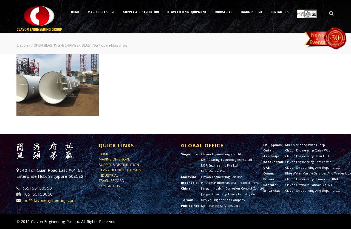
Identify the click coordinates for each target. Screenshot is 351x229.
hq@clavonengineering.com (49, 200)
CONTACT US (279, 12)
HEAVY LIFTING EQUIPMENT (186, 12)
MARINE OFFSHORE (101, 12)
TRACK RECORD (251, 12)
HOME (75, 12)
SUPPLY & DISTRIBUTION (141, 12)
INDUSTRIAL (223, 12)
